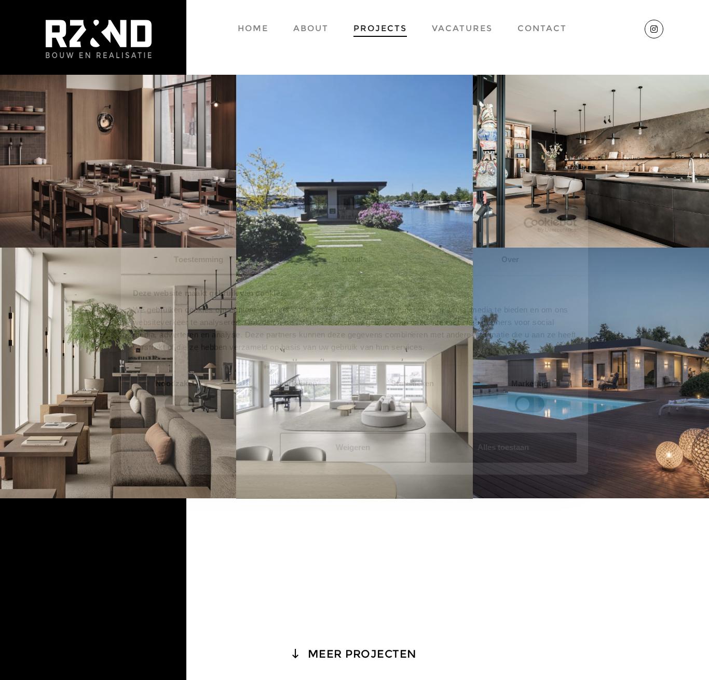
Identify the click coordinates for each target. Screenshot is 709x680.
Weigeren (353, 447)
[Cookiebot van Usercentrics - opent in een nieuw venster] (531, 225)
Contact (542, 28)
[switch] (296, 404)
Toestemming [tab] (198, 259)
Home (253, 28)
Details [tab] (354, 259)
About (311, 28)
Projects (380, 28)
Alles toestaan (503, 447)
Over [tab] (510, 259)
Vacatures (462, 28)
